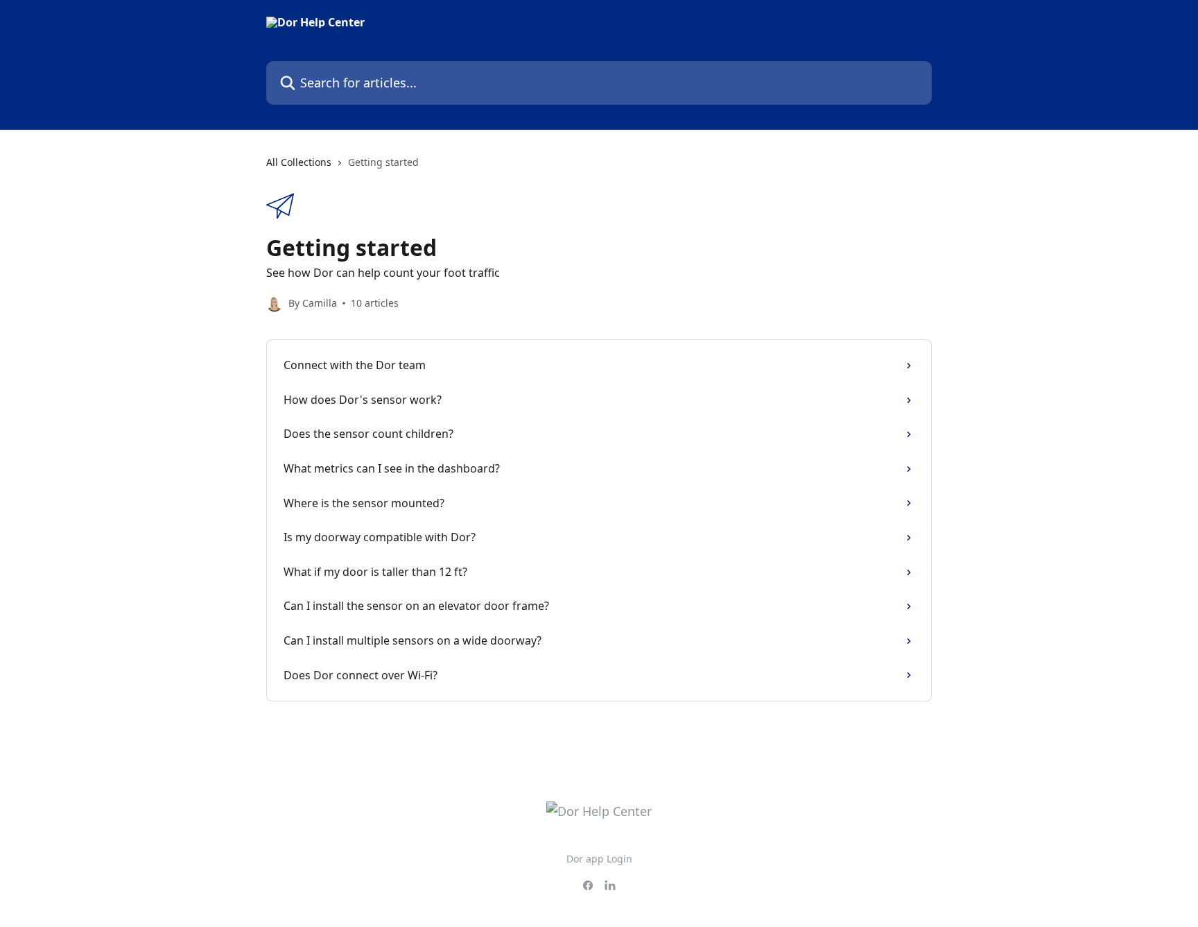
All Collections (298, 162)
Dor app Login (599, 858)
